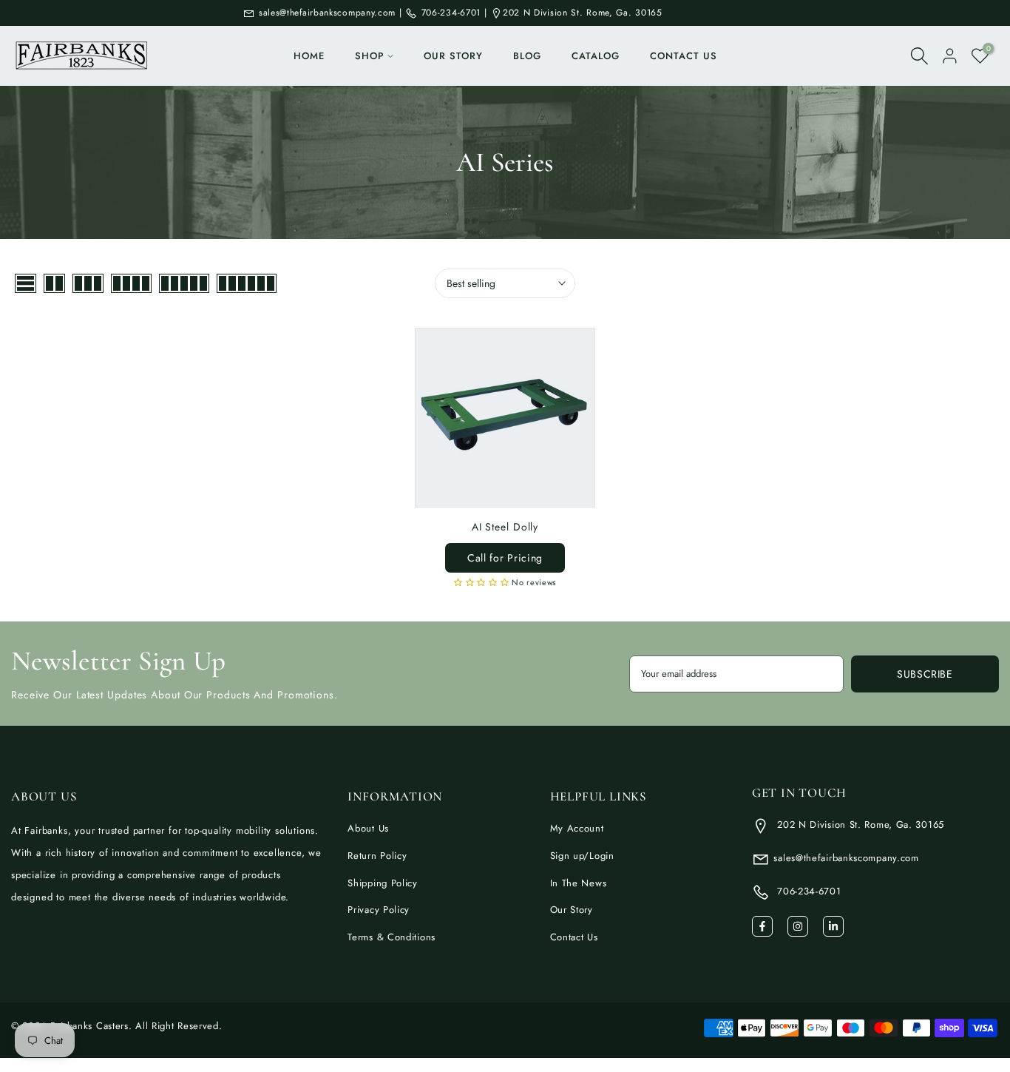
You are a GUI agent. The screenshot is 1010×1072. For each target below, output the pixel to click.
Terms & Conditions (391, 937)
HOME (309, 56)
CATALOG (596, 56)
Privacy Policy (379, 910)
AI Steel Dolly (505, 526)
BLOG (527, 56)
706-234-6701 (449, 12)
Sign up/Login (582, 856)
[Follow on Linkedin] (833, 926)
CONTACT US (683, 56)
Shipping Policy (383, 883)
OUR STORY (453, 56)
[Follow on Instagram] (797, 926)
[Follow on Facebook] (762, 926)
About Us (368, 828)
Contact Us (574, 937)
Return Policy (377, 856)
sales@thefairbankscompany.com (327, 12)
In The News (578, 883)
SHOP (369, 56)
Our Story (571, 910)
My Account (577, 828)
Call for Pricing (505, 557)
